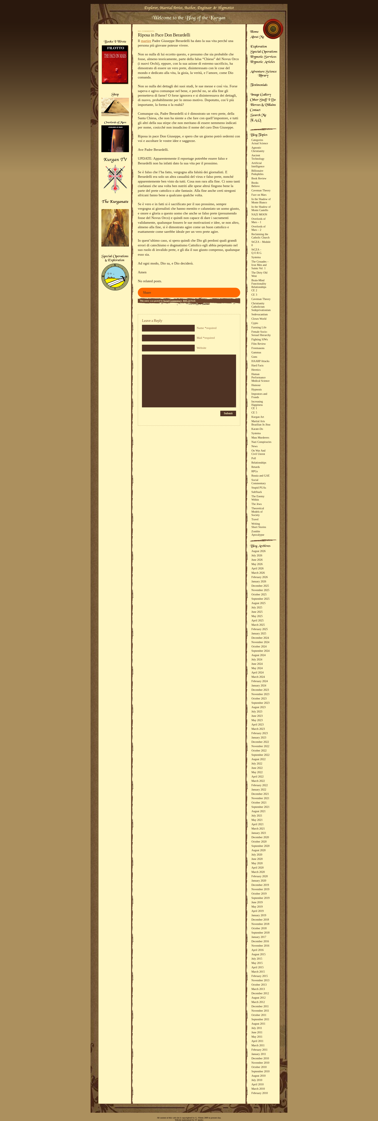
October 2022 (259, 750)
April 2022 (257, 776)
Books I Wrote (114, 42)
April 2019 (257, 910)
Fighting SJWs (259, 339)
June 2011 (256, 1032)
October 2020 (259, 841)
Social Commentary (172, 301)
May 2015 (257, 963)
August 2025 (258, 603)
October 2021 (259, 802)
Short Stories (258, 527)
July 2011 (256, 1028)
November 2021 (260, 798)
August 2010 (258, 1075)
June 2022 (257, 767)
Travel (254, 519)
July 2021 (256, 815)
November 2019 (260, 889)
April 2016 (257, 950)
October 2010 (259, 1067)
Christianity (257, 303)
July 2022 (256, 763)
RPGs (254, 471)
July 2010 (256, 1080)
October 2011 (258, 1015)
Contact (255, 110)
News (254, 446)
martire (146, 41)
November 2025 (260, 590)
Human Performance (258, 375)
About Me (257, 37)
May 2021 (257, 819)
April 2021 (257, 824)
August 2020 (258, 850)
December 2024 (260, 637)
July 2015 (256, 958)
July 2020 (256, 854)
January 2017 (258, 937)
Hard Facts (257, 365)
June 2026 (257, 559)
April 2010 (257, 1084)
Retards (255, 466)
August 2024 (258, 655)
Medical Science (260, 380)
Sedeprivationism (261, 310)
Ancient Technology (257, 157)
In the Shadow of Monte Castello (261, 208)
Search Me (258, 115)
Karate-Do (257, 428)
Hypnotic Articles (262, 62)
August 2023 (258, 707)
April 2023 (257, 724)
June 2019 (257, 902)
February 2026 (259, 577)
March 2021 (258, 828)
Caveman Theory (261, 190)
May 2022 (257, 772)
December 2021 (260, 793)
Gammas (256, 352)
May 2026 (257, 564)
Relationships (258, 287)
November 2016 (260, 945)
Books (254, 182)
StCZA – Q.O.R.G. (256, 251)
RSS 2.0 (187, 301)
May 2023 (257, 720)
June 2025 (257, 611)
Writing (255, 523)
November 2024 (260, 642)
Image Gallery (260, 95)
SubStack (256, 491)
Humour (256, 385)
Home (254, 32)
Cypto (254, 323)
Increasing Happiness (257, 403)
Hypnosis (256, 389)
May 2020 (257, 863)
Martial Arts (258, 421)
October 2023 (259, 698)
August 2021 (258, 811)
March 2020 (258, 871)
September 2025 (260, 598)
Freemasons (257, 348)
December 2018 (260, 919)
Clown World (258, 318)
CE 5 (254, 412)
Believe (255, 186)
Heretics (255, 369)
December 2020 (260, 837)
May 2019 (257, 906)
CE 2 (254, 290)
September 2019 (260, 897)
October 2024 (259, 646)
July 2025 (256, 607)
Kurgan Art (257, 416)
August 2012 (258, 997)
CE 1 (254, 408)
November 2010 (260, 1062)
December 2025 (260, 585)
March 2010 (258, 1088)
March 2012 (258, 1002)
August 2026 (258, 551)
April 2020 (257, 867)
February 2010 (259, 1093)
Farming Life (258, 327)
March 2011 (258, 1045)
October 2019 (259, 893)
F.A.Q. (256, 121)
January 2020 (258, 880)
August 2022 (258, 759)
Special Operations (263, 52)
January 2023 (258, 737)
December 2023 (260, 689)
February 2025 (259, 629)
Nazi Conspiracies (261, 441)
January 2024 (258, 685)
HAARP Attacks (260, 361)
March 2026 (258, 572)
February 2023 (259, 733)
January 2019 (258, 915)
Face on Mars (258, 194)
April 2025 (257, 620)
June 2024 (257, 663)
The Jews (256, 504)
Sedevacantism (259, 314)
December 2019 (260, 884)
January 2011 (258, 1054)
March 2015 (258, 971)
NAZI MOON (259, 214)
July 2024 (256, 659)
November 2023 (260, 694)
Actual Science (259, 143)
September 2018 (260, 932)
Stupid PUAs (258, 487)
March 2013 (258, 989)
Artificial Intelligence (257, 164)
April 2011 (257, 1041)
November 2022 (260, 746)
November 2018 (260, 923)
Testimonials (259, 85)
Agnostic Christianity (257, 149)
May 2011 (256, 1036)
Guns (254, 356)
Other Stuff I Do (263, 100)
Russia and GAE (260, 475)
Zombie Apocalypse (257, 533)
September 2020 (260, 845)
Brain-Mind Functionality (258, 282)
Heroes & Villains (263, 105)
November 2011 (260, 1010)
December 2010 (260, 1058)
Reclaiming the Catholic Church (260, 236)
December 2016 (260, 941)
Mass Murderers (260, 437)
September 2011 (260, 1019)
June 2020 (257, 858)
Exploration (258, 47)
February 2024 (259, 681)
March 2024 (258, 676)
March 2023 (258, 728)
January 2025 (258, 633)
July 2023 (256, 711)
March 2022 (258, 780)
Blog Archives (260, 546)
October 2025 (259, 594)
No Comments (146, 31)
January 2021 (258, 832)
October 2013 (259, 984)
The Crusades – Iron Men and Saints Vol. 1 (260, 265)
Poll (253, 458)
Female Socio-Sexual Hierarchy (261, 333)
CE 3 (254, 294)
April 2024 (257, 672)
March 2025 (258, 624)
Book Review (258, 178)
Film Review (258, 343)
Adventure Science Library (263, 74)
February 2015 (259, 976)
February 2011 (259, 1049)
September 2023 (260, 702)
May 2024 (257, 668)
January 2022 (258, 789)
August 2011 (258, 1023)
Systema (256, 257)
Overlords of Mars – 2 (258, 228)
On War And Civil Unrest (258, 452)
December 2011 (260, 1006)
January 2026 (258, 581)
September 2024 (260, 650)
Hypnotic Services (263, 57)
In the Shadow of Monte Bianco (261, 200)
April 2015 (257, 967)
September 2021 (260, 806)
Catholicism (258, 306)
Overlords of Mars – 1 (258, 220)
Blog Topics (258, 135)
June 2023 (257, 715)
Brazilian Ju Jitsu (260, 424)
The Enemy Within (257, 498)
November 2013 (260, 980)
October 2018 (259, 928)
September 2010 (260, 1071)
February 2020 (259, 876)
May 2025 (257, 616)
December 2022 (260, 741)
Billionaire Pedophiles (257, 172)
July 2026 (256, 555)
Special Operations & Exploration (114, 259)
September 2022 (260, 754)
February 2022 (259, 785)
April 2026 (257, 568)
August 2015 (258, 954)
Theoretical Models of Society (257, 512)
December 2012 (260, 993)
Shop (115, 95)
